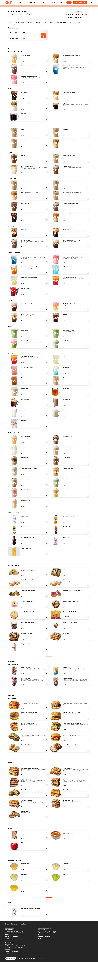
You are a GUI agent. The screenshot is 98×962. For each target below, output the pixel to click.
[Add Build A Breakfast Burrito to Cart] (46, 750)
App (25, 2)
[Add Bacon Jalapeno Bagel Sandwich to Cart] (88, 708)
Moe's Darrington (9, 928)
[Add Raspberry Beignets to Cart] (88, 585)
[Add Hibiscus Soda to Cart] (88, 543)
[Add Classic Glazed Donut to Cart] (46, 607)
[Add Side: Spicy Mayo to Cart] (46, 869)
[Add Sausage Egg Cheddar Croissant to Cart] (88, 718)
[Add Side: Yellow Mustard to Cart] (46, 891)
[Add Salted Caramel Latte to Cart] (88, 146)
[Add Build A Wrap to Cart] (46, 817)
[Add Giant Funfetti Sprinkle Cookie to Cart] (46, 618)
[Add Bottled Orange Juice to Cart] (88, 522)
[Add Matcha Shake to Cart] (88, 346)
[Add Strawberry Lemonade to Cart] (46, 373)
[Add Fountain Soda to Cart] (88, 320)
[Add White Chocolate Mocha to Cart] (88, 161)
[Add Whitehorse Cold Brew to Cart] (88, 235)
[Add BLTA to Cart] (88, 785)
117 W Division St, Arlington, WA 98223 (47, 931)
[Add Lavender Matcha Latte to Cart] (88, 336)
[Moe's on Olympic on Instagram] (8, 953)
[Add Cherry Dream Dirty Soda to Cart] (46, 309)
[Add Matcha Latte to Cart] (46, 336)
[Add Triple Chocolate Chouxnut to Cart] (46, 596)
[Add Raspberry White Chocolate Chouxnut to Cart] (88, 596)
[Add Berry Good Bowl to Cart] (46, 684)
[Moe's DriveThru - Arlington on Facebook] (38, 939)
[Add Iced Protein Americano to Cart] (46, 220)
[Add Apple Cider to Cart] (88, 394)
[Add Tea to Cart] (46, 384)
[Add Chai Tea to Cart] (88, 384)
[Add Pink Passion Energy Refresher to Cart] (46, 82)
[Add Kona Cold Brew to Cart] (46, 246)
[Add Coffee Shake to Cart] (46, 463)
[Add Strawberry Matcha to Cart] (46, 346)
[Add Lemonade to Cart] (88, 362)
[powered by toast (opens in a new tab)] (11, 958)
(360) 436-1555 (9, 929)
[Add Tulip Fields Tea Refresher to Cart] (88, 283)
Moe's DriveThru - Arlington (44, 928)
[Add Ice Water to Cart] (46, 426)
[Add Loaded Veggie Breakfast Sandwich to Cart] (88, 729)
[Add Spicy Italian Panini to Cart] (46, 785)
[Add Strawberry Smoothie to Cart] (46, 495)
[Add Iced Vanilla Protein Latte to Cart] (88, 188)
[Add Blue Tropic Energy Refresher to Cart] (88, 72)
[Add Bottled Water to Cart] (46, 522)
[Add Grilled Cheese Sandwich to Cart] (88, 795)
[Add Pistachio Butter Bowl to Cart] (46, 673)
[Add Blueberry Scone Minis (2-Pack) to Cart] (46, 575)
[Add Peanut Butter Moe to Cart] (88, 453)
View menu (8, 936)
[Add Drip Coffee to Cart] (46, 119)
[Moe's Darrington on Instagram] (8, 939)
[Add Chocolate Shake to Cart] (88, 442)
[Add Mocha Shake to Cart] (88, 463)
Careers (48, 2)
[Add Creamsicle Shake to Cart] (46, 61)
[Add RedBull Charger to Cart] (46, 294)
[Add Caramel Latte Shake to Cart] (88, 474)
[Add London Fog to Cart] (46, 394)
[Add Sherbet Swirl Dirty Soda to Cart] (88, 309)
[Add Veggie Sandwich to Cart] (46, 795)
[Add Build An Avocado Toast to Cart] (46, 740)
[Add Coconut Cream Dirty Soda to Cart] (46, 320)
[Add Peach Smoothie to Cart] (46, 506)
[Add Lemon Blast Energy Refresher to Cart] (46, 283)
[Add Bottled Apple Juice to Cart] (46, 532)
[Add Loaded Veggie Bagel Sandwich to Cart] (46, 718)
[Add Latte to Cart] (46, 135)
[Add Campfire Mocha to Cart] (88, 172)
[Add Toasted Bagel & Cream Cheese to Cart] (88, 750)
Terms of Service (21, 958)
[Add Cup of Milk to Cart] (46, 416)
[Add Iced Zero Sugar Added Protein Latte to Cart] (88, 198)
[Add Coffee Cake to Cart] (88, 639)
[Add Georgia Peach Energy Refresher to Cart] (46, 272)
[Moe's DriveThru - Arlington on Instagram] (40, 939)
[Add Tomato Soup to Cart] (88, 838)
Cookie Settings (40, 958)
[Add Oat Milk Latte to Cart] (88, 135)
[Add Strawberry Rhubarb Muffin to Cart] (88, 628)
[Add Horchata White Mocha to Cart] (46, 172)
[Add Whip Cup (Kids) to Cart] (46, 650)
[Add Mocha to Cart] (46, 161)
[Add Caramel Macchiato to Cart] (46, 109)
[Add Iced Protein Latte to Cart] (46, 188)
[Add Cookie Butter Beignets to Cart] (46, 585)
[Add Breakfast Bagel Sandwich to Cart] (46, 708)
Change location (30, 14)
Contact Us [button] (55, 2)
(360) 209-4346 (41, 929)
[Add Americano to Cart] (46, 98)
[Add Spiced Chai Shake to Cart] (46, 485)
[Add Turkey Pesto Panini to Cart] (88, 774)
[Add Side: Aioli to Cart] (46, 880)
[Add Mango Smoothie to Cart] (88, 495)
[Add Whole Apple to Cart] (46, 848)
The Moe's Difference (33, 2)
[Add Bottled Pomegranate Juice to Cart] (46, 543)
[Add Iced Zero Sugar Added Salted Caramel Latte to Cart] (88, 220)
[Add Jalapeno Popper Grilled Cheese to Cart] (46, 774)
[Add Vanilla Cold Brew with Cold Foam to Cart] (88, 246)
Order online (15, 936)
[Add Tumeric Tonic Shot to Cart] (46, 554)
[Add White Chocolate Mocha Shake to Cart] (46, 474)
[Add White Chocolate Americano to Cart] (88, 98)
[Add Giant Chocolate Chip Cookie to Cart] (88, 607)
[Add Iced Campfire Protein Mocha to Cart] (46, 72)
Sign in (90, 2)
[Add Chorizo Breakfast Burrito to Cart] (46, 729)
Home (20, 2)
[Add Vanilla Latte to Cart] (46, 146)
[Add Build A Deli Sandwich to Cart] (88, 806)
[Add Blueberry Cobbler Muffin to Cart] (46, 639)
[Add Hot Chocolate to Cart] (46, 405)
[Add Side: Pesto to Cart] (88, 880)
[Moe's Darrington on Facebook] (6, 939)
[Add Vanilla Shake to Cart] (46, 453)
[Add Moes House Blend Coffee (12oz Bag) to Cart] (46, 914)
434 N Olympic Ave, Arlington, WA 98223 (15, 946)
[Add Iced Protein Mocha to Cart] (46, 209)
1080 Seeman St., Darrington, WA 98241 (15, 931)
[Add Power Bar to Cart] (88, 575)
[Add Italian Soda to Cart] (88, 373)
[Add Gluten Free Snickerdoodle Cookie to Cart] (88, 618)
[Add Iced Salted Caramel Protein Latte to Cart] (88, 61)
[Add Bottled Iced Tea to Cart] (88, 532)
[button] (62, 2)
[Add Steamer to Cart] (88, 416)
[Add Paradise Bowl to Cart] (88, 673)
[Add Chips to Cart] (46, 838)
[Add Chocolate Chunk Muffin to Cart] (46, 628)
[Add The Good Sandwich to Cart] (46, 806)
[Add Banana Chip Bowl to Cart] (88, 684)
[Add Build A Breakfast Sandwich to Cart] (88, 740)
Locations (42, 2)
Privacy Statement (30, 958)
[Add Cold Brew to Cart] (46, 235)
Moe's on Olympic (9, 942)
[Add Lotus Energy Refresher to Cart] (88, 272)
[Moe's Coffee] (8, 2)
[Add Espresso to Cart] (88, 109)
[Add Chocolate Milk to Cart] (88, 405)
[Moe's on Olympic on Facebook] (6, 953)
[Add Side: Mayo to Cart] (88, 869)
